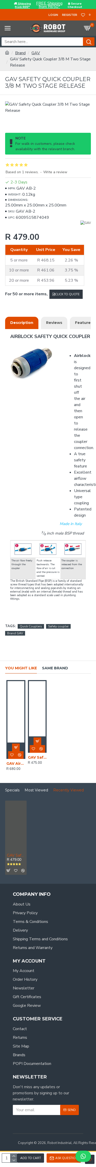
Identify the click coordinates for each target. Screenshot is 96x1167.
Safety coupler (58, 626)
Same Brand (55, 668)
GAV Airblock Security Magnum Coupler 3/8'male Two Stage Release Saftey (15, 763)
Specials (12, 790)
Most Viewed (36, 790)
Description (21, 322)
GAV (35, 53)
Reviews (54, 322)
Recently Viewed (68, 790)
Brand (20, 53)
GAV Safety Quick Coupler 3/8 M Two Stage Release (16, 855)
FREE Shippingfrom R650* (49, 5)
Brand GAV (15, 633)
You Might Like (21, 668)
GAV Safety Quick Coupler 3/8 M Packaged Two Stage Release (37, 757)
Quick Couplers (31, 626)
